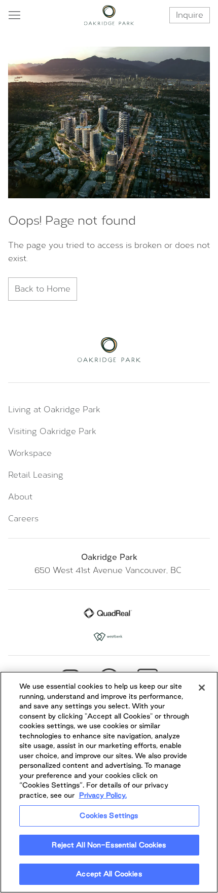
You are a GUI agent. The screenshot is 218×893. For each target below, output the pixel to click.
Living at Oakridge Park (54, 409)
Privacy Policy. (103, 795)
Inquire (189, 15)
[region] (109, 782)
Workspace (30, 453)
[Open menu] (14, 15)
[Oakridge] (109, 15)
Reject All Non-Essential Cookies (109, 845)
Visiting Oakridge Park (52, 431)
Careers (23, 518)
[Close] (202, 687)
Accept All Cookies (108, 874)
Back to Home (42, 289)
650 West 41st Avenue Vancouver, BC (109, 570)
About (20, 497)
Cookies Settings (109, 815)
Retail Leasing (35, 475)
